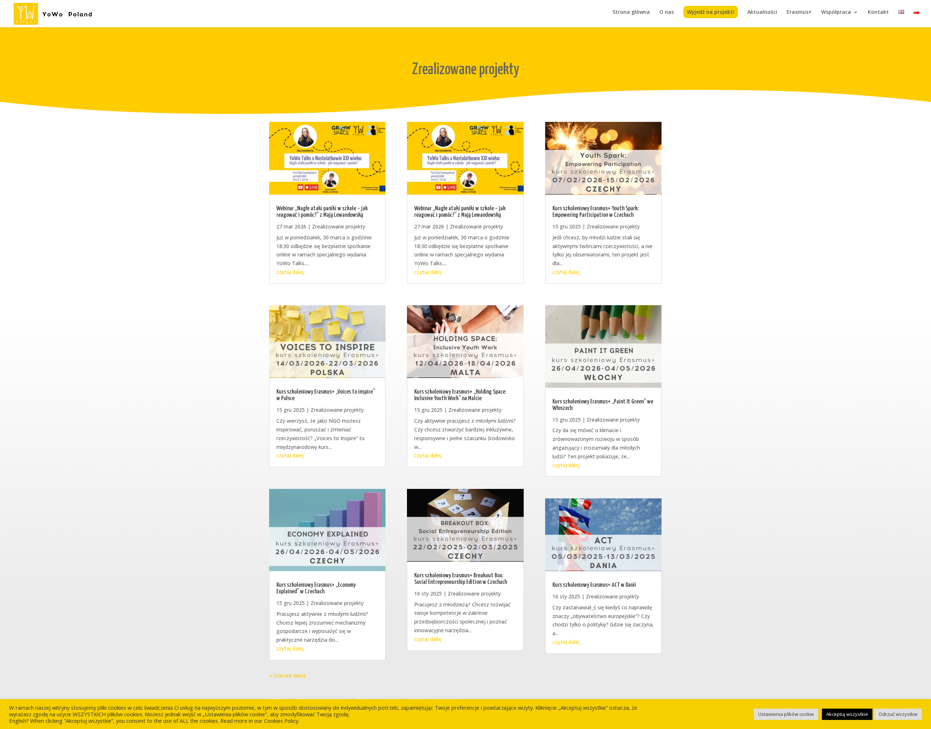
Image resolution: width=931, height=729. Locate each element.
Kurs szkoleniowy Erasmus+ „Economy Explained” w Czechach (316, 588)
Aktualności (762, 12)
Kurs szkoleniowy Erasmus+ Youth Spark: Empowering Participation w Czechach (595, 212)
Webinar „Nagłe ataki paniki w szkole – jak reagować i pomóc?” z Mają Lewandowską (322, 212)
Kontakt (878, 12)
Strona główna (631, 12)
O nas (666, 12)
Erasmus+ (799, 12)
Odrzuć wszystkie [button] (898, 714)
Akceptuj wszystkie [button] (847, 714)
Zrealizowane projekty (338, 226)
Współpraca (836, 12)
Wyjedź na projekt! (710, 11)
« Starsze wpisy (287, 675)
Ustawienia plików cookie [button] (786, 714)
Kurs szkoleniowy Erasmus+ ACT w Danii (594, 585)
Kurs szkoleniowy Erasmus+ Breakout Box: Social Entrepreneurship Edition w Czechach (460, 579)
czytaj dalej (290, 271)
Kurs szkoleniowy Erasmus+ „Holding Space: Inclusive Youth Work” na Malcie (460, 395)
